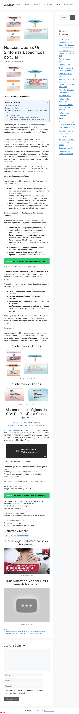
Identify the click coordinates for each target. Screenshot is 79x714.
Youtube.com (29, 575)
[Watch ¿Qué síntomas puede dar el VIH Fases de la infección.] (27, 621)
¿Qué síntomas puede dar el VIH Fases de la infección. (27, 119)
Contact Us (37, 5)
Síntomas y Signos (12, 105)
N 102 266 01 (64, 39)
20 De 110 (63, 137)
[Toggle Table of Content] (45, 102)
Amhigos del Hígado (29, 378)
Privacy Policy (68, 5)
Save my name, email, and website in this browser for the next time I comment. (27, 691)
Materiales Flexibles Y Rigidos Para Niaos (67, 142)
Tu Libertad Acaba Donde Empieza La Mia (66, 53)
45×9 (61, 119)
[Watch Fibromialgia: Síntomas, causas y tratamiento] (27, 573)
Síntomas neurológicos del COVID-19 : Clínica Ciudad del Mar (27, 112)
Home (19, 5)
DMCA (57, 5)
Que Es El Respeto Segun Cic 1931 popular (66, 107)
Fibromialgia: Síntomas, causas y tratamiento (24, 117)
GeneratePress (49, 711)
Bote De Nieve (64, 65)
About (27, 5)
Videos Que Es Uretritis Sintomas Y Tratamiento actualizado (25, 631)
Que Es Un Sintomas (12, 430)
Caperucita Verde (66, 148)
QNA (7, 629)
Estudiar (9, 4)
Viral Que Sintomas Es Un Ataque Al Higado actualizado (24, 633)
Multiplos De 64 (65, 96)
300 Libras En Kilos (66, 128)
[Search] (72, 17)
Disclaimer (48, 5)
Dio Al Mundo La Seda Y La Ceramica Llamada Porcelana (67, 45)
